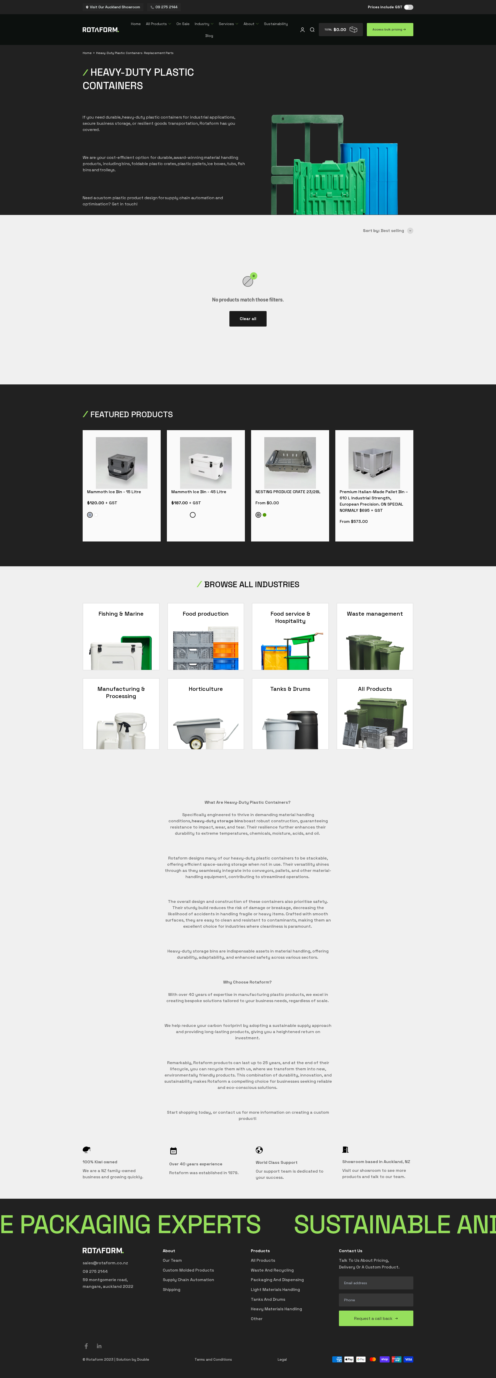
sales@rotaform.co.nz (105, 1263)
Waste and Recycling (272, 1270)
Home (136, 23)
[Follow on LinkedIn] (99, 1346)
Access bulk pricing (388, 29)
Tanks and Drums (268, 1299)
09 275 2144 (95, 1271)
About (249, 23)
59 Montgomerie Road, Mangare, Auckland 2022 (108, 1283)
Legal (282, 1359)
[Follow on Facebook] (86, 1346)
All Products (156, 23)
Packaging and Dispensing (277, 1279)
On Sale (183, 23)
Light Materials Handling (275, 1289)
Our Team (172, 1260)
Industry (202, 23)
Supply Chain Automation (188, 1279)
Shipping (171, 1289)
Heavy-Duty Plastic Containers (119, 53)
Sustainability (276, 23)
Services (226, 23)
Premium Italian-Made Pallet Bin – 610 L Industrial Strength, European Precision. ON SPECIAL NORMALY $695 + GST (374, 501)
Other (256, 1318)
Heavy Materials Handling (276, 1309)
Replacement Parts (159, 53)
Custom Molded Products (188, 1270)
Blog (209, 35)
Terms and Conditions (213, 1359)
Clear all (248, 318)
